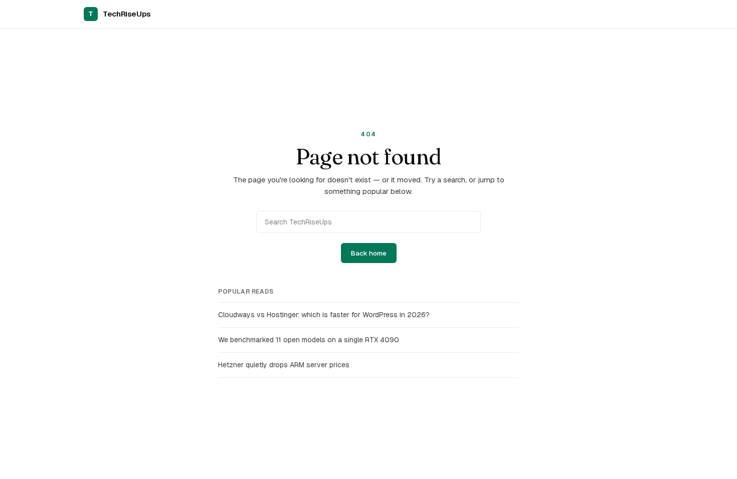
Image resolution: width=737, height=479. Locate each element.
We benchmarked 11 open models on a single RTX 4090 (308, 339)
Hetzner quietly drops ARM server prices (283, 364)
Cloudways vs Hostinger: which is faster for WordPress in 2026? (324, 314)
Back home (369, 253)
